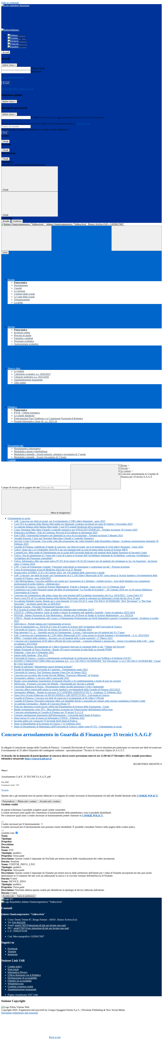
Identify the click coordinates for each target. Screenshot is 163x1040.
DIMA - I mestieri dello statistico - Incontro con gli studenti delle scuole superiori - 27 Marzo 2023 (63, 638)
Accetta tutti (50, 801)
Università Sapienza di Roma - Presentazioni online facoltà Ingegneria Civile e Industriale (59, 686)
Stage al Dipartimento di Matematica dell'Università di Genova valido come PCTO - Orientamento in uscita (68, 726)
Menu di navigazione (60, 513)
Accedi (6, 52)
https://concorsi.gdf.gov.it (38, 758)
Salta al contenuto (10, 2)
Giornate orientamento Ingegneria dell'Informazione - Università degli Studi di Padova (57, 715)
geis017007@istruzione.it (40, 925)
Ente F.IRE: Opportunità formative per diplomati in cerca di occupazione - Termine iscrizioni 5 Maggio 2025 (68, 535)
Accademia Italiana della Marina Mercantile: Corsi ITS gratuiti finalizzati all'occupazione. (59, 527)
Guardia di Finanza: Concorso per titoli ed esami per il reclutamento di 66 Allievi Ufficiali (59, 698)
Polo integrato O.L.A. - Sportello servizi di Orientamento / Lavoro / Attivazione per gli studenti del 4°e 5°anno (69, 632)
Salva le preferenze (26, 896)
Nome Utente (38, 68)
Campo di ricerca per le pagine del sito (20, 487)
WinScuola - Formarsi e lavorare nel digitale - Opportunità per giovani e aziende (54, 683)
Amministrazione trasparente (22, 989)
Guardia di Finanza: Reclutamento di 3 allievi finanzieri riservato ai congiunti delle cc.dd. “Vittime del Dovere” (69, 646)
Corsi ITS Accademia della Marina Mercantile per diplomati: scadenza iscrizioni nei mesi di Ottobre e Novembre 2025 (73, 524)
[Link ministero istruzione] (15, 5)
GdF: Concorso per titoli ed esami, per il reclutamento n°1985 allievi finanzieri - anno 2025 (59, 521)
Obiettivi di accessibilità (20, 980)
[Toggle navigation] (26, 238)
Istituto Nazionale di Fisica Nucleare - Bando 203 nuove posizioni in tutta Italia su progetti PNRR (63, 649)
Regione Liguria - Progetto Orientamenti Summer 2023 (41, 606)
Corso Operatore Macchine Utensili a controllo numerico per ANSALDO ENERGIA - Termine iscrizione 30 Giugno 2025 (76, 529)
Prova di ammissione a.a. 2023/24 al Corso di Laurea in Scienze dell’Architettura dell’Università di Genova (68, 626)
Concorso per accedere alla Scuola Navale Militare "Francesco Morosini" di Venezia (56, 675)
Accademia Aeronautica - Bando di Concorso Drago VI (42, 703)
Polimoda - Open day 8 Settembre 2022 (34, 652)
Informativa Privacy (18, 972)
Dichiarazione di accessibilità (22, 978)
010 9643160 (18, 922)
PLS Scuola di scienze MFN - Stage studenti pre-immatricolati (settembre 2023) (54, 609)
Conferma (17, 221)
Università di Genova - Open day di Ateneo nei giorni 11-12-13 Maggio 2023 (53, 629)
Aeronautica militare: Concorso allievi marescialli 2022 (41, 678)
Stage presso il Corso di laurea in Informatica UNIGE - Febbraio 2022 (49, 718)
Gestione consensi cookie (20, 986)
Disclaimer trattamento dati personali (19, 1012)
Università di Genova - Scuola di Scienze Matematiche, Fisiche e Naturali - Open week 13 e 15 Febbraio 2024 (69, 586)
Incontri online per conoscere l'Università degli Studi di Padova (45, 721)
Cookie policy (15, 966)
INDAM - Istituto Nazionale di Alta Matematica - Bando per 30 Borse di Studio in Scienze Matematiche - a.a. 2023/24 (73, 615)
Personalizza (8, 801)
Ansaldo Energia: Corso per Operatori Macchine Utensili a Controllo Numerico (54, 538)
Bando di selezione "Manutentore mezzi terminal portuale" (43, 666)
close (5, 252)
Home (124, 465)
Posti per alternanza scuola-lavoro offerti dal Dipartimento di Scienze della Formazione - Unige (61, 706)
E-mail (34, 117)
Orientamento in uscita (19, 518)
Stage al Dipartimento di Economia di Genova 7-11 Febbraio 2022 (47, 723)
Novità (124, 468)
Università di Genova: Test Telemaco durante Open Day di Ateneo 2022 (50, 672)
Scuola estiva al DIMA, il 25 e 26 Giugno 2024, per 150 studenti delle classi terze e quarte (59, 572)
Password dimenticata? (12, 77)
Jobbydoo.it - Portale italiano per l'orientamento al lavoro (42, 624)
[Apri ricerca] (136, 238)
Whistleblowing (16, 983)
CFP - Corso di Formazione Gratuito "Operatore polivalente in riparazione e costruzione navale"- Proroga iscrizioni (72, 566)
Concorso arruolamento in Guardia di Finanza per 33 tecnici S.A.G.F (48, 712)
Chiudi (5, 141)
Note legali (13, 969)
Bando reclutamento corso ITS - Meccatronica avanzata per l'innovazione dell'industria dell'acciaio (63, 709)
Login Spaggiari (83, 123)
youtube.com (8, 833)
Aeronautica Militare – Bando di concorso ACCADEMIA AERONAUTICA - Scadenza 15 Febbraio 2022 (68, 692)
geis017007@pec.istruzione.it (41, 928)
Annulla (6, 221)
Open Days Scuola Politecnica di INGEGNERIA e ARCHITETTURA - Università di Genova (61, 695)
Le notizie (126, 471)
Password (36, 71)
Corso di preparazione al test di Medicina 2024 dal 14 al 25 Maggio (48, 569)
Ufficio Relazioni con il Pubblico (24, 975)
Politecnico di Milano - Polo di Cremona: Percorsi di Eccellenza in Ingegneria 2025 (56, 532)
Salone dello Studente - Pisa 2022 (31, 655)
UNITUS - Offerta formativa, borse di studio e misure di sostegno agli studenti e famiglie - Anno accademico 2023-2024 (74, 612)
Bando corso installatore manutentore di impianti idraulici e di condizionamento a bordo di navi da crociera (67, 681)
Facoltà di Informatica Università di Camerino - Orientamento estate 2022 (51, 669)
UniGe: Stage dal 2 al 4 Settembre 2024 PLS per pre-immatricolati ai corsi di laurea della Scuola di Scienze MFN (71, 549)
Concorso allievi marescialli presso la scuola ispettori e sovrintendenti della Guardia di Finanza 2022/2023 (67, 689)
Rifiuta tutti (27, 801)
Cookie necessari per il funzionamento (20, 824)
